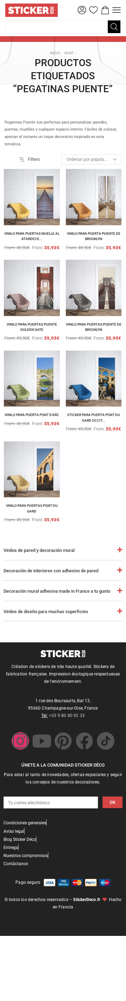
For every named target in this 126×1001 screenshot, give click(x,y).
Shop (69, 53)
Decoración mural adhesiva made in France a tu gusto (57, 591)
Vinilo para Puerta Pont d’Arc (32, 415)
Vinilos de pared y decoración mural (39, 550)
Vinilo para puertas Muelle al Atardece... (31, 236)
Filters (34, 159)
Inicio (55, 53)
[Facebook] (84, 741)
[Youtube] (41, 741)
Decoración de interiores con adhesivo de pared (51, 570)
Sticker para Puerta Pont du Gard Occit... (93, 418)
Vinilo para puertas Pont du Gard (32, 508)
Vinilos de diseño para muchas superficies (46, 611)
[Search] (114, 26)
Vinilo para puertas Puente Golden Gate (32, 327)
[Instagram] (20, 741)
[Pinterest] (63, 741)
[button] (82, 10)
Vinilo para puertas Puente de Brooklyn (93, 327)
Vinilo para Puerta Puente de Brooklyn (93, 236)
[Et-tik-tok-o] (105, 741)
